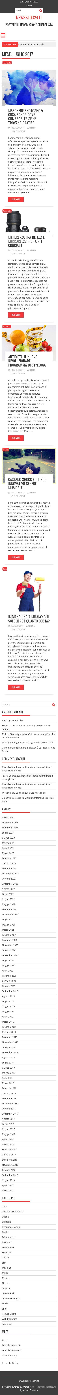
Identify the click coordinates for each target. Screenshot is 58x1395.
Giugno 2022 (8, 899)
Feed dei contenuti (11, 1345)
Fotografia (7, 63)
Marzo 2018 (8, 1083)
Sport (4, 1308)
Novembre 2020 (10, 945)
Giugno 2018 (8, 1067)
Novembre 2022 (10, 873)
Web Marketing (9, 1318)
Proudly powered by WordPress (18, 1386)
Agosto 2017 (8, 1118)
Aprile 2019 (7, 1016)
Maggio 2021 (8, 924)
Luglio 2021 (8, 919)
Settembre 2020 (10, 955)
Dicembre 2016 (9, 1159)
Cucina (5, 1216)
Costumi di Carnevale (12, 1211)
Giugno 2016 (8, 1180)
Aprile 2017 (7, 1139)
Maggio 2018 (8, 1072)
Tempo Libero (9, 1313)
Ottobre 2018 (8, 1047)
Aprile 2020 (7, 970)
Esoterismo (7, 1242)
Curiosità (6, 1221)
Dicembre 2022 (9, 868)
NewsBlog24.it (29, 17)
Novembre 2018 (10, 1042)
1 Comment (19, 496)
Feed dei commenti (11, 1350)
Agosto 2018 (8, 1057)
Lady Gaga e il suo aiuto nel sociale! (28, 792)
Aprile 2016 (7, 1185)
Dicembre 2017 (9, 1098)
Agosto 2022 (8, 888)
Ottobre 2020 (8, 950)
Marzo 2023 (8, 853)
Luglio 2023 (8, 832)
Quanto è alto (9, 1293)
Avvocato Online (10, 1363)
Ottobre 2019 (8, 986)
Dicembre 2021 (9, 909)
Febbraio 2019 (9, 1026)
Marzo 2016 (8, 1190)
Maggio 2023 (8, 842)
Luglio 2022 (8, 894)
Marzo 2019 (8, 1021)
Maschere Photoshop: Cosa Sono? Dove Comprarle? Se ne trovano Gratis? (25, 116)
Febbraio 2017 (9, 1149)
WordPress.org (9, 1355)
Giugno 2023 (8, 837)
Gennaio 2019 (9, 1031)
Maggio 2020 (8, 965)
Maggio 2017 (8, 1134)
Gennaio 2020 (9, 980)
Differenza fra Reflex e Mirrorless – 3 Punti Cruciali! (26, 241)
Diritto (5, 1232)
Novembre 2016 (10, 1164)
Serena (32, 128)
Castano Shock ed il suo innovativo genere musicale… (27, 483)
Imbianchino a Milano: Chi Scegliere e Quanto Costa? (29, 618)
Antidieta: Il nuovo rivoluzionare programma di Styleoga (27, 361)
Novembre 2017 (10, 1103)
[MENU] (3, 35)
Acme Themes (30, 1390)
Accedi (5, 1340)
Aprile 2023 (7, 848)
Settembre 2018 (10, 1052)
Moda (5, 1272)
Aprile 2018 (7, 1077)
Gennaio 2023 (9, 863)
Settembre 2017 (10, 1113)
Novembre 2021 (10, 914)
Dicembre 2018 (9, 1037)
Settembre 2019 (10, 991)
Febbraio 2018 (9, 1088)
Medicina (7, 326)
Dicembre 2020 (9, 940)
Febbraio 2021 (9, 934)
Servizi (5, 1303)
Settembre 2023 (10, 827)
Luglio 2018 (8, 1062)
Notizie (5, 1283)
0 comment (19, 131)
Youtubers (7, 1324)
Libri (4, 1262)
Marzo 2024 (8, 817)
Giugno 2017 (8, 1129)
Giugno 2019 (8, 1006)
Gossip (5, 1257)
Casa (5, 569)
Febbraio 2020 (9, 975)
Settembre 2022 (10, 883)
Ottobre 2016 (8, 1169)
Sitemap (29, 5)
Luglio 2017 (8, 1123)
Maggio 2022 (8, 904)
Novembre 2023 (10, 822)
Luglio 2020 (8, 960)
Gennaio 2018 (9, 1093)
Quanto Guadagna (11, 1298)
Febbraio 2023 (9, 858)
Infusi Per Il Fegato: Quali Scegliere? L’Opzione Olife (27, 742)
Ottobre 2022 (8, 878)
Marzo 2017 (8, 1144)
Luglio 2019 (8, 1001)
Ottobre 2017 (8, 1108)
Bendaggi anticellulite (12, 720)
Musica (6, 450)
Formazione (8, 1247)
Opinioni (6, 1288)
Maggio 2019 (8, 1011)
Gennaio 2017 (9, 1154)
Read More (16, 199)
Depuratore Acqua (11, 1226)
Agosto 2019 (8, 996)
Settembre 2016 (10, 1175)
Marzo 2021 (8, 929)
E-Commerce (8, 1237)
